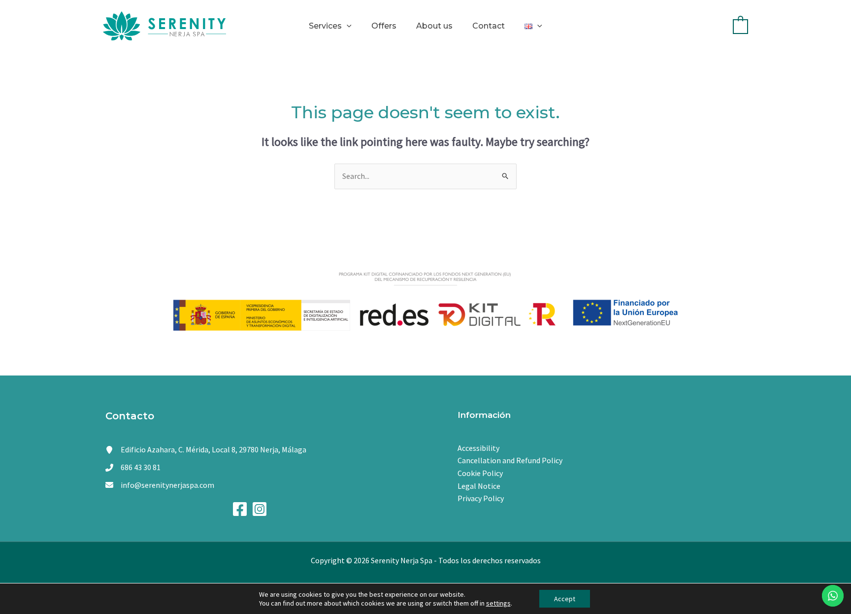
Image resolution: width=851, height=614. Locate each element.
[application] (347, 26)
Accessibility (478, 448)
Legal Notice (479, 486)
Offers (383, 26)
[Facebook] (240, 509)
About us (434, 26)
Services (325, 26)
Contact (488, 26)
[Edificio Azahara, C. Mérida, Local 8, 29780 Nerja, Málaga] (205, 449)
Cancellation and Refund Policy (510, 460)
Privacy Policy (481, 498)
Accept (564, 598)
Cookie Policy (480, 473)
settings (498, 603)
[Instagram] (259, 509)
